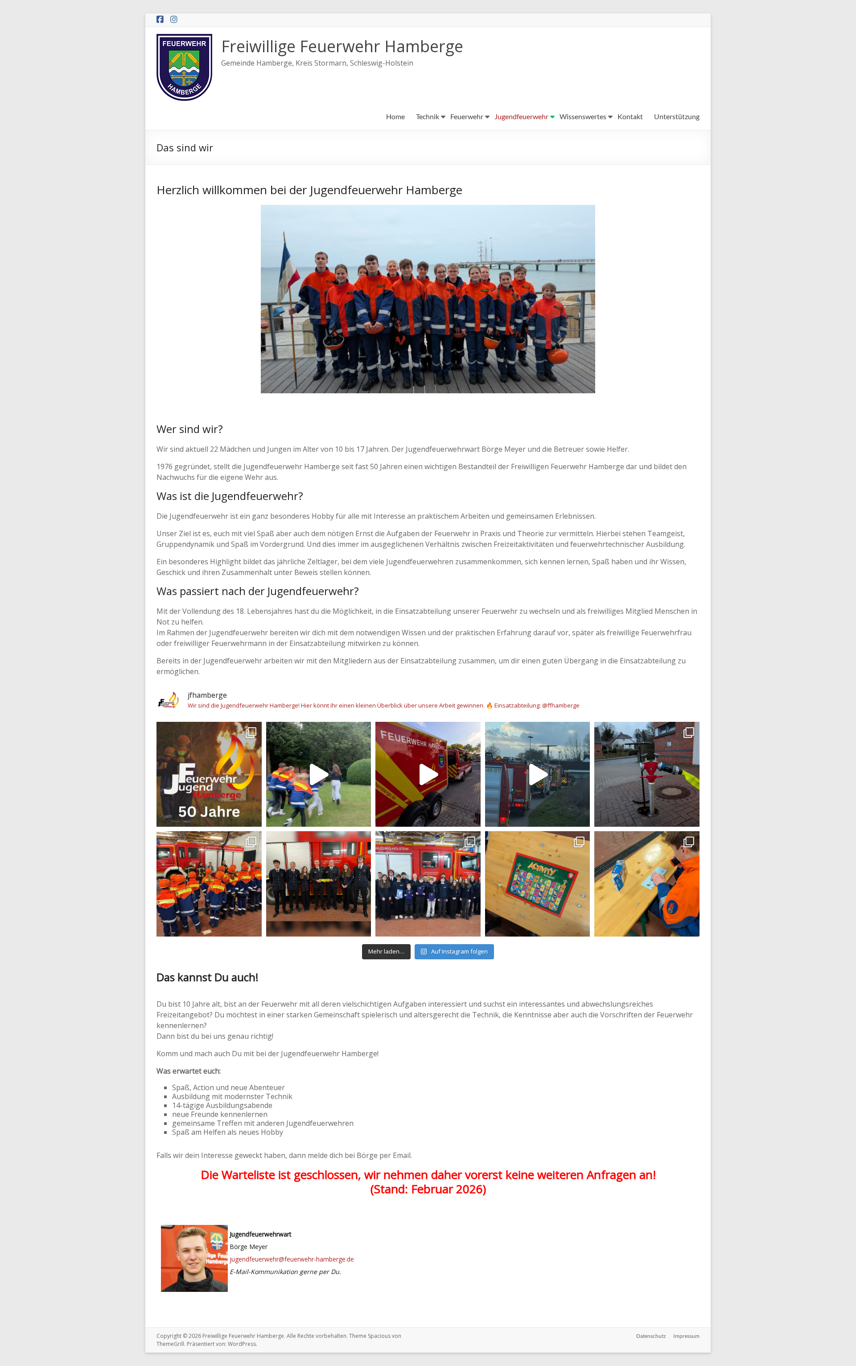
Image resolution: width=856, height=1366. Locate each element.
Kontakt (630, 116)
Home (395, 116)
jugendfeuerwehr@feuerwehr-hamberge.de (292, 1259)
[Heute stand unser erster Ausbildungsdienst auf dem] (647, 884)
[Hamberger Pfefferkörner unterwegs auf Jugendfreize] (318, 774)
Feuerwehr (466, 116)
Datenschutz (651, 1336)
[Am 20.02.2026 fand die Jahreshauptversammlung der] (318, 884)
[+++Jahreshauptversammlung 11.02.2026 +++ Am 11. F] (428, 884)
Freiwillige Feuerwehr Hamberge (342, 46)
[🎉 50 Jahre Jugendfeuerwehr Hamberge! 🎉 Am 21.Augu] (209, 774)
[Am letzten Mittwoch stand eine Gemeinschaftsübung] (537, 774)
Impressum (686, 1336)
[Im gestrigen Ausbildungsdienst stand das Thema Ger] (537, 884)
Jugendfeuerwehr (521, 116)
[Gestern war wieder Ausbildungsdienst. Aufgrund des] (647, 774)
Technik (427, 116)
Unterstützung (677, 116)
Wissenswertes (583, 116)
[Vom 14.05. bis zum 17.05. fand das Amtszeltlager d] (428, 774)
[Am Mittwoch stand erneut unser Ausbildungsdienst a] (209, 884)
